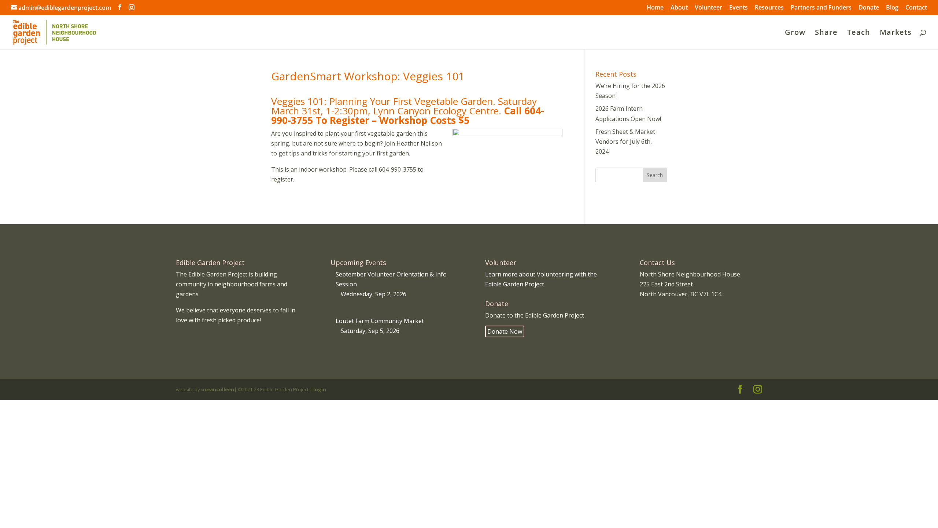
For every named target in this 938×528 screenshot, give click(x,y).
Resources (769, 7)
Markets (896, 33)
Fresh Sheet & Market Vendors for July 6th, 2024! (625, 141)
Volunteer (708, 7)
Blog (892, 7)
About (679, 7)
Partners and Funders (821, 7)
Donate (868, 7)
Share (826, 33)
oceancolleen (217, 389)
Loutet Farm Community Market (380, 321)
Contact (916, 7)
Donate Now (504, 331)
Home (655, 7)
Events (738, 7)
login (319, 389)
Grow (795, 33)
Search (655, 175)
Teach (858, 33)
